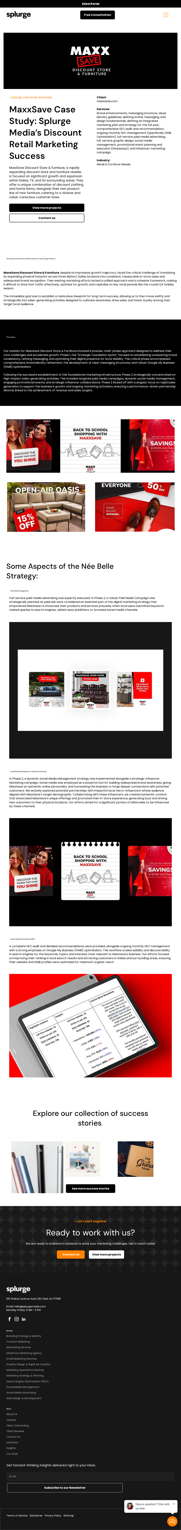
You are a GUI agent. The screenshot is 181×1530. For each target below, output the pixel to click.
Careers (11, 1420)
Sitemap (68, 1515)
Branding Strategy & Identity (23, 1336)
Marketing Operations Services (25, 1370)
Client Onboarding (17, 1425)
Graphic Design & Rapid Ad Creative (28, 1364)
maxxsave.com (107, 101)
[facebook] (9, 1319)
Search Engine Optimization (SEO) (27, 1381)
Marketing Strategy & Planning (25, 1375)
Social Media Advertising (21, 1392)
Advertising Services (18, 1347)
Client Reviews (15, 1431)
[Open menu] (165, 15)
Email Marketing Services (21, 1358)
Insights (11, 1448)
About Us (11, 1414)
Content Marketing (18, 1341)
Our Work (12, 1454)
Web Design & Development (23, 1398)
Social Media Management (22, 1387)
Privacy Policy (53, 1515)
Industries (12, 1442)
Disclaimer (36, 1515)
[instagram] (16, 1319)
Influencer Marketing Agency (24, 1353)
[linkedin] (24, 1319)
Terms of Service (17, 1515)
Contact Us (13, 1437)
